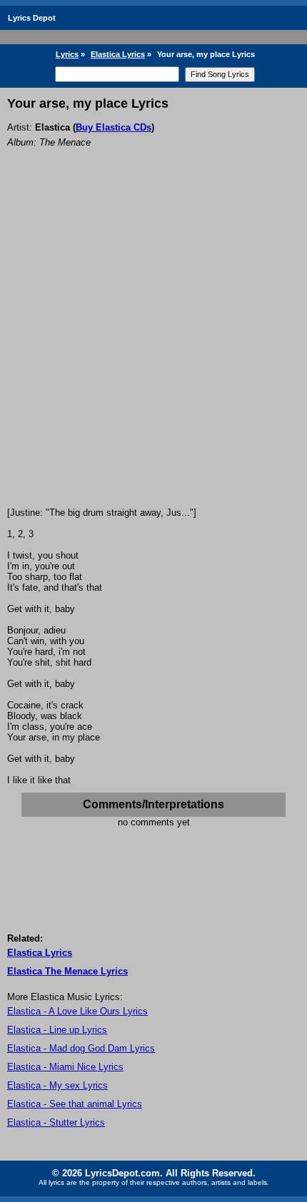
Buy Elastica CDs (113, 127)
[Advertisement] (153, 346)
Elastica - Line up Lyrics (57, 1029)
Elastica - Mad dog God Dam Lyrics (81, 1048)
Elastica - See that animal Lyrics (74, 1104)
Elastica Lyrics (118, 54)
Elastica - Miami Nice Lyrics (65, 1066)
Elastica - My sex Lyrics (57, 1085)
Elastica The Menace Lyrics (67, 971)
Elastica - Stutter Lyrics (56, 1122)
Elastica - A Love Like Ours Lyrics (77, 1011)
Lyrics (67, 54)
